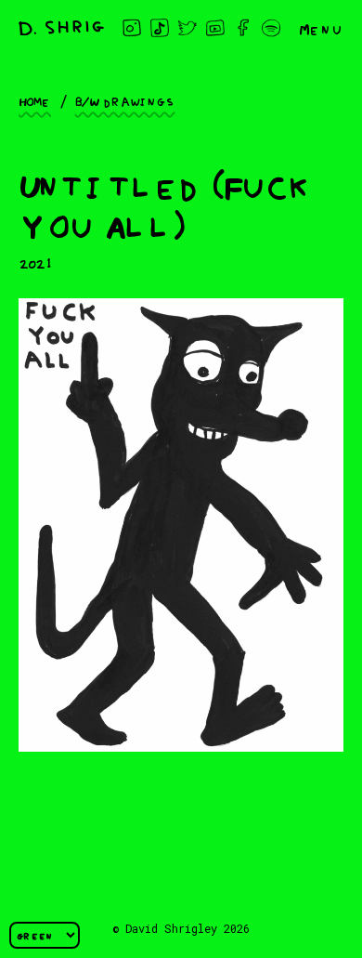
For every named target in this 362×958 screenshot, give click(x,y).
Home (35, 100)
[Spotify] (271, 28)
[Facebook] (243, 28)
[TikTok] (159, 28)
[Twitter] (187, 28)
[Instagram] (132, 28)
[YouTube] (215, 28)
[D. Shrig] (61, 28)
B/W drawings (125, 100)
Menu (321, 28)
